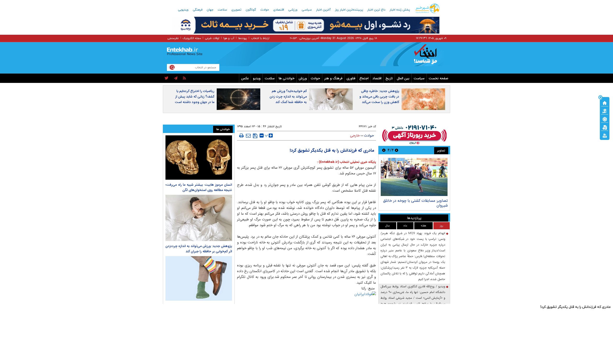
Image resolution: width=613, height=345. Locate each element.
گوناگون (251, 10)
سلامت (222, 10)
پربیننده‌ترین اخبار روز (349, 10)
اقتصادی (278, 10)
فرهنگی (197, 10)
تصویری (236, 10)
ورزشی (292, 10)
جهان (210, 10)
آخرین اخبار (323, 10)
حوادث (264, 10)
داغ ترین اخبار (376, 10)
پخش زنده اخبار (400, 10)
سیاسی (307, 10)
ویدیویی (183, 10)
